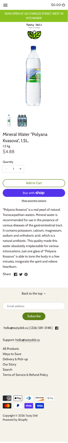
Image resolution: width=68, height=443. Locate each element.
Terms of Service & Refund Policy (25, 375)
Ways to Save (12, 354)
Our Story (9, 364)
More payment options (34, 200)
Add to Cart (34, 183)
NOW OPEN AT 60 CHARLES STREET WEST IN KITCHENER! (34, 16)
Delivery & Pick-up (15, 359)
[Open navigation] (5, 5)
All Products (11, 349)
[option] (9, 120)
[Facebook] (56, 328)
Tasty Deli (32, 415)
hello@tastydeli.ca (16, 328)
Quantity (8, 162)
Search (7, 370)
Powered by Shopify (15, 419)
